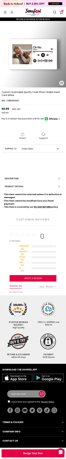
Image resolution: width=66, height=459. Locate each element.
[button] (5, 12)
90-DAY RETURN (42, 207)
